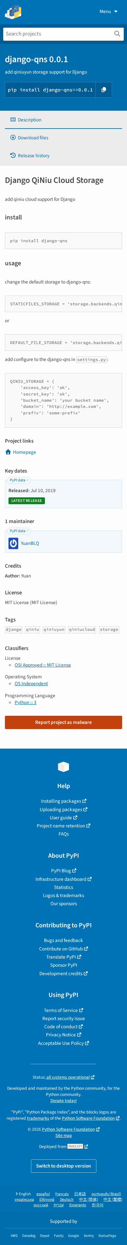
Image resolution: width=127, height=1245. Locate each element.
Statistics (63, 887)
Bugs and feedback (63, 940)
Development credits (60, 973)
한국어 (98, 1205)
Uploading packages (61, 809)
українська (24, 1199)
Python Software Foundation (88, 1118)
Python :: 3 (25, 702)
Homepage (24, 452)
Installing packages (61, 801)
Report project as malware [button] (63, 722)
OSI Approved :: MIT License (43, 665)
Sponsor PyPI (63, 965)
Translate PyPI (61, 957)
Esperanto (77, 1205)
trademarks (38, 1118)
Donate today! (63, 1101)
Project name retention (61, 825)
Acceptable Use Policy (61, 1043)
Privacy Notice (61, 1034)
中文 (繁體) (113, 1199)
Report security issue (63, 1018)
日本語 (80, 1194)
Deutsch (67, 1199)
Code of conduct (61, 1026)
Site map (63, 1135)
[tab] (63, 120)
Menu (105, 11)
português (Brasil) (106, 1194)
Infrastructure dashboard (60, 879)
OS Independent (31, 683)
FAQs (64, 833)
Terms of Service (61, 1010)
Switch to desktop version (63, 1165)
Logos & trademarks (63, 895)
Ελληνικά (46, 1199)
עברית (59, 1205)
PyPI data (17, 480)
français (62, 1194)
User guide (61, 817)
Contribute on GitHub (61, 948)
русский (41, 1205)
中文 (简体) (88, 1199)
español (43, 1194)
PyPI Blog (61, 870)
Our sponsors (63, 903)
